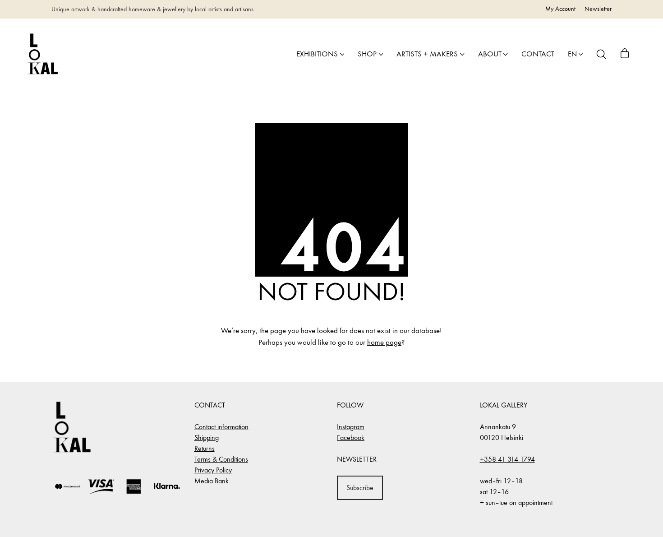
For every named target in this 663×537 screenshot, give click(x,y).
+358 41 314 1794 (507, 459)
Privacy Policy (213, 470)
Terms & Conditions (221, 459)
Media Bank (211, 481)
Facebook (350, 437)
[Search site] (601, 54)
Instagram (350, 426)
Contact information (221, 426)
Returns (204, 448)
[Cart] (625, 54)
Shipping (206, 437)
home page (384, 342)
